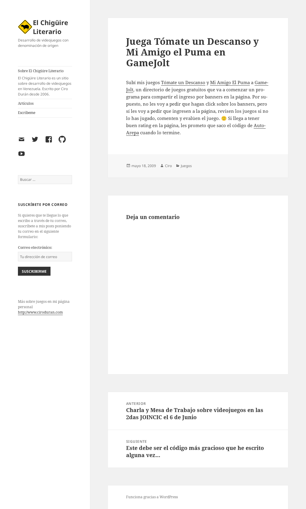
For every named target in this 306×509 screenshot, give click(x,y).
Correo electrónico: (35, 247)
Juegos (186, 165)
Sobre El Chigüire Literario (44, 82)
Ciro (168, 165)
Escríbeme (26, 112)
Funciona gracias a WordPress (152, 496)
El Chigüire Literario (50, 27)
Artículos (25, 103)
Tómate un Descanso (183, 82)
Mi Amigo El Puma (230, 82)
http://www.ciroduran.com (40, 312)
